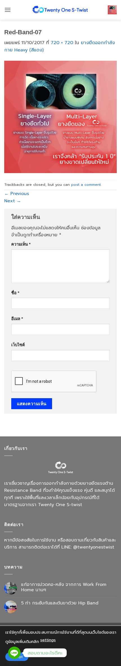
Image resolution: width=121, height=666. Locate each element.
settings (48, 640)
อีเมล (17, 318)
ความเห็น (20, 244)
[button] (7, 10)
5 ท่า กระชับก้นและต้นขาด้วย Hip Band (59, 603)
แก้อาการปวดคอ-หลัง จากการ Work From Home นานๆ (63, 587)
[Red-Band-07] (60, 116)
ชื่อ (15, 293)
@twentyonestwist (93, 547)
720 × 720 (62, 42)
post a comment (86, 184)
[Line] (14, 653)
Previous (16, 193)
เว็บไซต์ (18, 345)
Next (12, 201)
